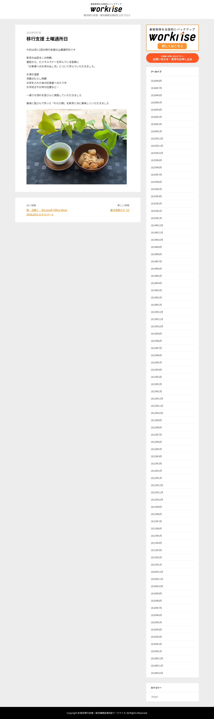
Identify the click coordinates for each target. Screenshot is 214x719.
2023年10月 (157, 326)
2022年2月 (156, 470)
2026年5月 (156, 102)
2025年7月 (156, 174)
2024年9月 (156, 247)
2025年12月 (157, 138)
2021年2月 (156, 557)
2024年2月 (156, 297)
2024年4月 (156, 283)
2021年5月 (156, 535)
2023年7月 (156, 348)
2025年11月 (157, 145)
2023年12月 (157, 312)
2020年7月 (156, 607)
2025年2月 (156, 210)
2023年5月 (156, 362)
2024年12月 (157, 225)
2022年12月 (157, 398)
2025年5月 (156, 189)
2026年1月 (156, 131)
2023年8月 (156, 340)
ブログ (154, 696)
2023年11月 (157, 319)
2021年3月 (156, 550)
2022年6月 (156, 441)
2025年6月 (156, 181)
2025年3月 (156, 203)
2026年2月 (156, 124)
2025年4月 (156, 196)
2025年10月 (157, 153)
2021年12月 (157, 485)
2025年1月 (156, 218)
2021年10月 (157, 499)
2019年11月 (157, 665)
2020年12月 (157, 571)
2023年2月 (156, 384)
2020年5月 (156, 622)
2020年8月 (156, 600)
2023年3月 (156, 376)
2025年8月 (156, 167)
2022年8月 (156, 427)
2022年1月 (156, 478)
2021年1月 (156, 564)
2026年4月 (156, 109)
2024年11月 (157, 232)
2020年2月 (156, 644)
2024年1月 (156, 304)
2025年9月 (156, 160)
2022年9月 (156, 420)
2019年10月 (157, 673)
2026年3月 (156, 116)
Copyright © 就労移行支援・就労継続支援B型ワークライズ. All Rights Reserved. (107, 712)
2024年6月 (156, 268)
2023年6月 (156, 355)
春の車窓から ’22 (119, 210)
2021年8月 (156, 514)
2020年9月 (156, 593)
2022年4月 (156, 456)
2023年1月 (156, 391)
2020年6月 (156, 615)
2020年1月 (156, 651)
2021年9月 (156, 506)
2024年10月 (157, 239)
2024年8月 (156, 254)
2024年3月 (156, 290)
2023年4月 (156, 369)
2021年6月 (156, 528)
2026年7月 (156, 88)
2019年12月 (157, 658)
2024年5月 (156, 275)
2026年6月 (156, 95)
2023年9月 (156, 333)
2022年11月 (157, 405)
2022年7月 (156, 434)
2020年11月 (157, 579)
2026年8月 (156, 80)
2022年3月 (156, 463)
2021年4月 (156, 543)
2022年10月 (157, 413)
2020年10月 (157, 586)
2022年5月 (156, 449)
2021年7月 (156, 521)
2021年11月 (157, 492)
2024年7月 (156, 261)
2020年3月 (156, 636)
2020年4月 (156, 629)
